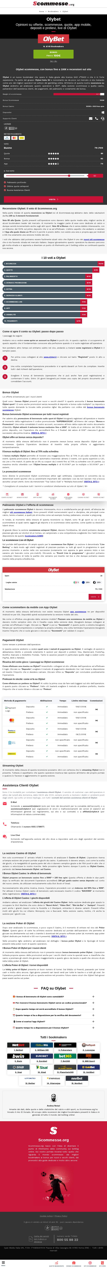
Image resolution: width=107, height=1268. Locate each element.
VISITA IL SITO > (38, 433)
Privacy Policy (60, 1216)
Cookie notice (46, 1216)
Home (41, 11)
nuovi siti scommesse (94, 239)
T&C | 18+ (53, 61)
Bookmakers (53, 11)
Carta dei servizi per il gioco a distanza (41, 1239)
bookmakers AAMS (34, 536)
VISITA (52, 199)
